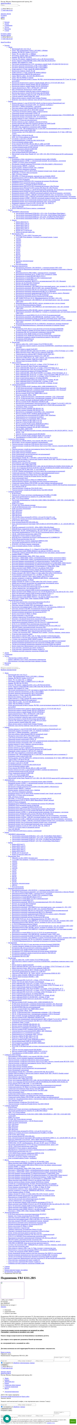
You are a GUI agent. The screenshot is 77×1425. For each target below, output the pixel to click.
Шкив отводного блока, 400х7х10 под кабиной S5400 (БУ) (34, 352)
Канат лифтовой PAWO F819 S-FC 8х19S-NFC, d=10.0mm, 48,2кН (37, 379)
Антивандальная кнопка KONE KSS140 (25, 147)
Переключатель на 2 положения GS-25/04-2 (30, 417)
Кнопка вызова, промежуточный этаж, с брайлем (28, 167)
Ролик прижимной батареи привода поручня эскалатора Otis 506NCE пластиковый (39, 641)
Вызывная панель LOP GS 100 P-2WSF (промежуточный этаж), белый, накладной (38, 171)
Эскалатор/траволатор (15, 600)
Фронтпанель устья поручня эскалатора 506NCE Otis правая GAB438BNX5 (36, 637)
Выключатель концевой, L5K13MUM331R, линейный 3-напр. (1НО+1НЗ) (39, 317)
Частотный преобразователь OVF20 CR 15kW (27, 542)
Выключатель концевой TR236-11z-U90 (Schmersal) (32, 295)
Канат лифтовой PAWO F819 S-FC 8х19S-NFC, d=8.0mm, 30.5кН (36, 383)
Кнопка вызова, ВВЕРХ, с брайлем (23, 166)
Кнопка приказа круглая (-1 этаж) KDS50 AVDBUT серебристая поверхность (37, 145)
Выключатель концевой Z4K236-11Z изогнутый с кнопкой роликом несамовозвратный (44, 289)
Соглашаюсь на (19, 1363)
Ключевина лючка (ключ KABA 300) (24, 130)
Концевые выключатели (20, 266)
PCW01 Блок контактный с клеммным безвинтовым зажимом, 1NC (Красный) (41, 388)
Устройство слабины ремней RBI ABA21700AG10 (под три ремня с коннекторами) (38, 552)
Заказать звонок (6, 14)
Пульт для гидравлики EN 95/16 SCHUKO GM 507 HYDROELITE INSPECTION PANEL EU (42, 468)
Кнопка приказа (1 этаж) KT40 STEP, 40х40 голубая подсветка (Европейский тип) (38, 103)
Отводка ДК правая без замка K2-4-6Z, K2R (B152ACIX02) (31, 94)
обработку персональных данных (24, 1363)
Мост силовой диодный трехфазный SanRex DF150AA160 (34, 400)
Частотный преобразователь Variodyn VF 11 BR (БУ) (32, 356)
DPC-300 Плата (17, 512)
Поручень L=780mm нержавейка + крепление (26, 106)
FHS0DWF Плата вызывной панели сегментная (27, 183)
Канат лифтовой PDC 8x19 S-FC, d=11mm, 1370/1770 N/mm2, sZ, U (37, 368)
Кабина (10, 101)
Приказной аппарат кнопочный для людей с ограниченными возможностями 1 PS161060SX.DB (43, 115)
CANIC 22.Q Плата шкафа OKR (22, 150)
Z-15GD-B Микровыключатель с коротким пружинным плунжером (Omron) (40, 325)
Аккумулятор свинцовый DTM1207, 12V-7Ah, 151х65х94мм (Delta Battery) (40, 218)
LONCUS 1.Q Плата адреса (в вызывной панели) (28, 205)
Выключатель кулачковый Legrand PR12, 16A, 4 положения (35, 412)
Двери (10, 47)
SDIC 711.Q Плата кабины (20, 498)
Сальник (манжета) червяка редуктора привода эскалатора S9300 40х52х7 (39, 330)
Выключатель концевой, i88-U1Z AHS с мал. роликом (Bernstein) (36, 288)
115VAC (18, 244)
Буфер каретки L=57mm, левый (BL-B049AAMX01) (28, 69)
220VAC (18, 242)
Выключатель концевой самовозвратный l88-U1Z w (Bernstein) (36, 291)
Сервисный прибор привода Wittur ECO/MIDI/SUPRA (29, 479)
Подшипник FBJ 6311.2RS (24, 340)
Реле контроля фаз (21, 264)
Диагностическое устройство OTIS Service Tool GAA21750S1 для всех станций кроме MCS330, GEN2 (41, 1061)
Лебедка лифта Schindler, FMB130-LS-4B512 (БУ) (31, 359)
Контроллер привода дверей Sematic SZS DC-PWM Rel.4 (30, 86)
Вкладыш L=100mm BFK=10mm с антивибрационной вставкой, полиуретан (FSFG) (39, 558)
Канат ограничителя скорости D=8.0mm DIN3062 (32, 371)
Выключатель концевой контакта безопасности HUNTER (34, 296)
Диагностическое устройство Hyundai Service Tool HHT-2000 (31, 476)
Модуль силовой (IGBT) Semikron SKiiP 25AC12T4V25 (33, 435)
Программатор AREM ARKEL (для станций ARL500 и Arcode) (32, 440)
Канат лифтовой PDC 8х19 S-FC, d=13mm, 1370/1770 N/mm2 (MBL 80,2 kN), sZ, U (42, 374)
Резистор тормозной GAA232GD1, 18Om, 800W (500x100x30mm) (33, 527)
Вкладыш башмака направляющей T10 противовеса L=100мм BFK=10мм (35, 566)
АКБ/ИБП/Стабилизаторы (20, 211)
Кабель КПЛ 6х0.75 (22, 222)
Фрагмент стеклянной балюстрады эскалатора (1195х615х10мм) (32, 619)
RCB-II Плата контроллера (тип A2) (23, 539)
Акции (7, 24)
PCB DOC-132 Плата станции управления (25, 544)
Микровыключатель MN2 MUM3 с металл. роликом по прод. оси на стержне (40, 303)
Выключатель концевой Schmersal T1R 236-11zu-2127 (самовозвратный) (35, 622)
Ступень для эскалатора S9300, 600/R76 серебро (27, 639)
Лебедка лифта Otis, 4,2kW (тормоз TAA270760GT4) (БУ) (34, 344)
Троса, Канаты (16, 362)
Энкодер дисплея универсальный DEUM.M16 (30, 434)
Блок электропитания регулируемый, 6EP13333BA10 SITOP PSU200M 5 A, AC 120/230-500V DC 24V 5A (42, 1138)
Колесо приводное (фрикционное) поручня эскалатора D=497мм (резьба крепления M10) (40, 646)
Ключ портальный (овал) (20, 478)
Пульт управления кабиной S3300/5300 (24, 149)
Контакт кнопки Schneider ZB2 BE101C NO (30, 410)
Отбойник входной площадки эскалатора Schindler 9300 (30, 651)
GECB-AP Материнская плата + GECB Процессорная (29, 507)
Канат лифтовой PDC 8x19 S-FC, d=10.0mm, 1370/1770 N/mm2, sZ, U (38, 376)
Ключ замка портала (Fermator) (22, 451)
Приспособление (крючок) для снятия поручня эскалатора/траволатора (34, 481)
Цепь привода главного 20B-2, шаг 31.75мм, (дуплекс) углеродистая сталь (36, 636)
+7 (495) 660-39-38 (6, 10)
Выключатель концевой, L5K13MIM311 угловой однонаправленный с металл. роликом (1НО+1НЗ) (44, 937)
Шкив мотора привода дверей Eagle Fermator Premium (29, 98)
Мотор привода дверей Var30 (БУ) (27, 349)
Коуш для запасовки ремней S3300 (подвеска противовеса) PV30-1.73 (34, 590)
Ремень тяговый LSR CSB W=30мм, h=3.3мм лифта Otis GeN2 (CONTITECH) (37, 573)
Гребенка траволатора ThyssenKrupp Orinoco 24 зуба (28, 617)
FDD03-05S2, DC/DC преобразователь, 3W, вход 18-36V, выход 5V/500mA (36, 530)
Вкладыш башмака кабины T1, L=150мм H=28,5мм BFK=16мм (32, 549)
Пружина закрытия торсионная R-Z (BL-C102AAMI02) (30, 67)
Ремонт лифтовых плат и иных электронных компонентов (27, 659)
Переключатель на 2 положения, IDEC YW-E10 (31, 418)
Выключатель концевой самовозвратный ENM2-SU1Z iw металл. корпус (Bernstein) (42, 293)
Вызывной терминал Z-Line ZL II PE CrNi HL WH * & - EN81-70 (33, 203)
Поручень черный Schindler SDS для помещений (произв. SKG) (32, 605)
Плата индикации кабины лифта (22, 142)
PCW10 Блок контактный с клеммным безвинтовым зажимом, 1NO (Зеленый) (41, 390)
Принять (73, 1421)
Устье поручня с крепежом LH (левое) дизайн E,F (28, 647)
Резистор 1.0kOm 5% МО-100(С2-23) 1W (29, 420)
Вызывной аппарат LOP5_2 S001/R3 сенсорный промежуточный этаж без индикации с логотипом (44, 196)
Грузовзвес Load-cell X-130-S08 (22, 138)
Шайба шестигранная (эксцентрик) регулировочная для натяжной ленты (35, 583)
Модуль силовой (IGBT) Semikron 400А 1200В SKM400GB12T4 (36, 386)
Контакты (8, 29)
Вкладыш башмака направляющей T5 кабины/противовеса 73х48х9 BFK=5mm (37, 561)
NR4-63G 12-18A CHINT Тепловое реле (28, 235)
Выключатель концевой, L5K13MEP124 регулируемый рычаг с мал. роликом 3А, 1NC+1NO (45, 286)
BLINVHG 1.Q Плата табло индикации (24, 172)
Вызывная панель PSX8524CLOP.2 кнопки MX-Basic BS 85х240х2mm (34, 191)
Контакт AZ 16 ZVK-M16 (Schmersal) (28, 283)
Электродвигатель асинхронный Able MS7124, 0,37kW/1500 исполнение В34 (40, 405)
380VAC (18, 262)
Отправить (5, 1364)
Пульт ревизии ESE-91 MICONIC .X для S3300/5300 (28, 469)
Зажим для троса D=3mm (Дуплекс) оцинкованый (32, 366)
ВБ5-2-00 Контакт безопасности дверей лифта (27, 89)
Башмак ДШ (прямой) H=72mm (22, 62)
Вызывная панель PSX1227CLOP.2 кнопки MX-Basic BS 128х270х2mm (35, 188)
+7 (2, 8)
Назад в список (6, 1352)
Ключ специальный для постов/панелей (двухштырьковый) (31, 454)
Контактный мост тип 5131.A (21, 49)
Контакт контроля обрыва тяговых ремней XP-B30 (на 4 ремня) (32, 569)
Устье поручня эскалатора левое (22, 634)
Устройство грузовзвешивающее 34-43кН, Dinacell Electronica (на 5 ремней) (36, 571)
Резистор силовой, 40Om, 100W (26, 395)
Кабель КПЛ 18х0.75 (22, 227)
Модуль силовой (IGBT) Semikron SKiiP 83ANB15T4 (33, 413)
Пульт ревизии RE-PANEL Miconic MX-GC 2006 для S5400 (31, 144)
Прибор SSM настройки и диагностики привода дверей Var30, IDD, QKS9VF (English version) (42, 459)
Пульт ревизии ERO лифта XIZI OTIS (24, 464)
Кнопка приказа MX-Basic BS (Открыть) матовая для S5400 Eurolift (33, 123)
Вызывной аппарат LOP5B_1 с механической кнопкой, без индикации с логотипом (39, 161)
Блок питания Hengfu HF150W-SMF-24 (24, 152)
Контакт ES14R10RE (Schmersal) (26, 284)
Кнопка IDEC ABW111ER (24, 429)
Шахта (10, 547)
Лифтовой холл (13, 157)
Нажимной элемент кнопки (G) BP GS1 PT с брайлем (29, 125)
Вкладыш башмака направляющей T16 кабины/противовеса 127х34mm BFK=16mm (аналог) (41, 563)
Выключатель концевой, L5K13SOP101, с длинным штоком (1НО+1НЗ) (39, 267)
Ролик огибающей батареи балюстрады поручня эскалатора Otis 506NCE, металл (38, 629)
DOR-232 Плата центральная (21, 508)
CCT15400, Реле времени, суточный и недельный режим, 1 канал (37, 237)
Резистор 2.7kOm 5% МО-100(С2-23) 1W (29, 422)
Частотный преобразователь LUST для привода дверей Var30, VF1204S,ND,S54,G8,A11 (40, 64)
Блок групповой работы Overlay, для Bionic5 (26, 546)
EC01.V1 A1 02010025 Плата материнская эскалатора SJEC (31, 624)
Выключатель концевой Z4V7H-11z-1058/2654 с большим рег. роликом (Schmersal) (42, 323)
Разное (10, 210)
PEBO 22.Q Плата (18, 503)
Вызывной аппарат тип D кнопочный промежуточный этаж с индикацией (36, 200)
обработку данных (19, 1407)
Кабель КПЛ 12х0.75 (22, 223)
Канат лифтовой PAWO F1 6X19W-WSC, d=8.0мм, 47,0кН (34, 381)
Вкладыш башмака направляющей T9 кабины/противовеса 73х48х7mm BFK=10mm (39, 564)
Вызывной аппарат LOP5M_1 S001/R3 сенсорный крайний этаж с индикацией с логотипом (41, 194)
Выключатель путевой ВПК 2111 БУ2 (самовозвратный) (34, 278)
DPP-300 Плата (17, 515)
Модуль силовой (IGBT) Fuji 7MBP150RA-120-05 (31, 393)
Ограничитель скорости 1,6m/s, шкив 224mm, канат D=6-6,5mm (32, 576)
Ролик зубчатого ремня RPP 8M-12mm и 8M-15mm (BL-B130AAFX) (34, 60)
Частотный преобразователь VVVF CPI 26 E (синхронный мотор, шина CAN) (37, 532)
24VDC (18, 250)
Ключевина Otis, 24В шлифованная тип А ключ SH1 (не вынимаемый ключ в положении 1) (41, 128)
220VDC (18, 245)
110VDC (18, 240)
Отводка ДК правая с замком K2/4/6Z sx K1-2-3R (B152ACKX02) (33, 59)
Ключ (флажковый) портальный (22, 456)
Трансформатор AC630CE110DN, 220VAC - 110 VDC (33, 437)
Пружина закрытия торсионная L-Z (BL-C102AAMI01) (29, 66)
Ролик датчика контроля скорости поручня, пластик (28, 620)
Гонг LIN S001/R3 (18, 206)
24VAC (18, 249)
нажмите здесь (51, 1422)
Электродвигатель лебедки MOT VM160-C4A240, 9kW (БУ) (35, 354)
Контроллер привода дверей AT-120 (23, 71)
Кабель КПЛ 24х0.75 (22, 228)
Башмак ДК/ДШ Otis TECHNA (22, 57)
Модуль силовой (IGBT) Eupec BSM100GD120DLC (32, 423)
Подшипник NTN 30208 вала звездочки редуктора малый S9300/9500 (38, 335)
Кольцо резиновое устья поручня (22, 615)
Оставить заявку (4, 16)
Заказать (3, 1306)
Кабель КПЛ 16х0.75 (22, 225)
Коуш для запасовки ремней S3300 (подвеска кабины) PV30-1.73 (33, 593)
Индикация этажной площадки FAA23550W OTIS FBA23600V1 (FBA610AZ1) (37, 164)
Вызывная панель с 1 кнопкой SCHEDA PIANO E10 (29, 184)
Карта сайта (25, 1396)
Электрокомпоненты (18, 384)
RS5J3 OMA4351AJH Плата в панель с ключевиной (28, 208)
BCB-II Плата (16, 493)
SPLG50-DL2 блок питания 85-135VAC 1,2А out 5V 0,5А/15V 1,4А (33, 517)
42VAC (18, 252)
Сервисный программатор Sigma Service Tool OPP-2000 (30, 474)
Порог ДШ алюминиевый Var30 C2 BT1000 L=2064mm (30, 50)
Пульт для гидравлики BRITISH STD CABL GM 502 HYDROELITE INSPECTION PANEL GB (42, 466)
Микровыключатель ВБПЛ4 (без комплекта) (26, 74)
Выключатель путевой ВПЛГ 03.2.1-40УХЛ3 (26, 585)
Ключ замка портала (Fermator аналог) (24, 452)
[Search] (19, 5)
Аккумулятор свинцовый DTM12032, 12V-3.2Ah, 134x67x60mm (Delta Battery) (41, 215)
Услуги (7, 27)
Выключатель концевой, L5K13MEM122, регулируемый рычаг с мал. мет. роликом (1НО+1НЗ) (42, 926)
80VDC (18, 257)
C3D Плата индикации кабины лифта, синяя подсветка (30, 111)
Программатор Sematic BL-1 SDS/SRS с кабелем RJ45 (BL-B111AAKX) (35, 457)
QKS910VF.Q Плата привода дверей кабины (26, 535)
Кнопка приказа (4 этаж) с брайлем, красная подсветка (29, 118)
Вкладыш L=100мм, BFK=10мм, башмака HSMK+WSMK (30, 598)
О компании (8, 25)
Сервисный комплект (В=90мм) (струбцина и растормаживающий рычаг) (35, 473)
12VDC (18, 247)
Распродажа (16, 342)
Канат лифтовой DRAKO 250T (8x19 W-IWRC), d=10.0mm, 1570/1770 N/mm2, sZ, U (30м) (44, 351)
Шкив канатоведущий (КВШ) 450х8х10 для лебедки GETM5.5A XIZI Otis (35, 551)
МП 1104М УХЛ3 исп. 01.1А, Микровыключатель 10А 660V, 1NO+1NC (39, 298)
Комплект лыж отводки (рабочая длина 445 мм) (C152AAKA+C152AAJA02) (36, 99)
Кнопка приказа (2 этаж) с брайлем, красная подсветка (29, 122)
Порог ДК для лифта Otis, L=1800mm (24, 54)
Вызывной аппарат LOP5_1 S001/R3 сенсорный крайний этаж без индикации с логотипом (41, 193)
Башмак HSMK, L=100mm (20, 554)
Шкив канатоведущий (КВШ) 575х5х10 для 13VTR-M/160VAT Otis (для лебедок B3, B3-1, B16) (42, 591)
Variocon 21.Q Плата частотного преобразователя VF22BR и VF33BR (34, 518)
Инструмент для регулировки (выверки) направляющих (30, 442)
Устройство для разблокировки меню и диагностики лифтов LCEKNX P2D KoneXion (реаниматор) (44, 485)
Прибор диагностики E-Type (21, 461)
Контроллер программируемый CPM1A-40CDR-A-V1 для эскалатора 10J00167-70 (38, 607)
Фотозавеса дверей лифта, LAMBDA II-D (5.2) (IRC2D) (30, 55)
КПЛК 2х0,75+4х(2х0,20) (24, 230)
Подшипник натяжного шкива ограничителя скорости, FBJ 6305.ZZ (38, 337)
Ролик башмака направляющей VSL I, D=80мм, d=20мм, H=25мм (33, 574)
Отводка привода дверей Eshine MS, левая (25, 96)
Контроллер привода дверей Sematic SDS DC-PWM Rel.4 (30, 84)
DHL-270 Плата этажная (20, 174)
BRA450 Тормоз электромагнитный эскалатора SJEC (29, 627)
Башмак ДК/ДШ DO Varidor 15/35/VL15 (24, 52)
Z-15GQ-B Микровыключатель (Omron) (28, 305)
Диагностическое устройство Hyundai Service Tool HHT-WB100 (32, 490)
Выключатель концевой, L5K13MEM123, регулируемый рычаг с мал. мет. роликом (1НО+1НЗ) (42, 920)
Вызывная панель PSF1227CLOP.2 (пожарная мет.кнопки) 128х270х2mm (35, 186)
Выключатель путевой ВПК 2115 (26, 279)
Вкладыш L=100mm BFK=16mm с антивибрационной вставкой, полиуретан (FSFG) (39, 559)
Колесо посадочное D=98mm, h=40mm (24, 613)
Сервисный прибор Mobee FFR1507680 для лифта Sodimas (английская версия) (37, 483)
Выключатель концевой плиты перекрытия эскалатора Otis (31, 610)
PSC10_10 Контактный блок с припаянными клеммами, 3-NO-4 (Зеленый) (40, 398)
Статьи (7, 30)
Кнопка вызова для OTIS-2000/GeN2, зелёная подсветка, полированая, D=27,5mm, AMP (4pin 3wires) (40, 758)
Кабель (14, 220)
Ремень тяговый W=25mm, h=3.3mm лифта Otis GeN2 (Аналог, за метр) (35, 581)
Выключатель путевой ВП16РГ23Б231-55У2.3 (30, 276)
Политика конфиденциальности (11, 1396)
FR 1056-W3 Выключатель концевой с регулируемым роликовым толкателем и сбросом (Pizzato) (43, 892)
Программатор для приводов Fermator (24, 463)
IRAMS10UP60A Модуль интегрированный (30, 391)
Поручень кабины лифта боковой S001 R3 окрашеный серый (31, 108)
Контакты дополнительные (24, 261)
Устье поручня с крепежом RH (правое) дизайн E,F (28, 649)
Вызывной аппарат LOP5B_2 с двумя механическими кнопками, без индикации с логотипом (42, 189)
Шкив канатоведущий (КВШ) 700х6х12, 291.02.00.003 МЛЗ (31, 595)
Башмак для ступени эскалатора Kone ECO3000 (27, 603)
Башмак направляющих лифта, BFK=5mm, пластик (28, 556)
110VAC (18, 239)
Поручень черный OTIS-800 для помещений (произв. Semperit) (32, 608)
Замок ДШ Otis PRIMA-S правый (22, 77)
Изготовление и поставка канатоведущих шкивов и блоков (27, 661)
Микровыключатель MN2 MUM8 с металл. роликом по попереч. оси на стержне (41, 310)
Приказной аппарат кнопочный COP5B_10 (26, 113)
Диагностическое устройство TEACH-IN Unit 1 (27, 488)
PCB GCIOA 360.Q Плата (20, 520)
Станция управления (15, 491)
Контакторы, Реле (17, 233)
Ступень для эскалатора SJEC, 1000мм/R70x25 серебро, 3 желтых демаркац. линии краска (41, 632)
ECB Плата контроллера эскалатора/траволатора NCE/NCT (31, 602)
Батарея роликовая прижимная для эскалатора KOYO (29, 612)
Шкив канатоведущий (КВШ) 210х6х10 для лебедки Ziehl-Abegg (33, 568)
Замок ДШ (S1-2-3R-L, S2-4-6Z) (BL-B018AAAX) (28, 76)
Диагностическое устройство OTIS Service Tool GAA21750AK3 (32, 444)
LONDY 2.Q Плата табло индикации (24, 162)
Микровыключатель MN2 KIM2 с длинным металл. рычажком (36, 273)
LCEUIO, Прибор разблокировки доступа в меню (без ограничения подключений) (38, 471)
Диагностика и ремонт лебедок (18, 658)
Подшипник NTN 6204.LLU (25, 339)
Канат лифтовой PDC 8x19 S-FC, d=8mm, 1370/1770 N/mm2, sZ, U (37, 364)
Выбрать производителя (8, 670)
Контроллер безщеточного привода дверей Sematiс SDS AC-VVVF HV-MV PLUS (38, 83)
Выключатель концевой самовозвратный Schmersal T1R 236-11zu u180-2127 (36, 625)
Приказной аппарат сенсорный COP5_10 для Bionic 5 (29, 116)
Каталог (7, 22)
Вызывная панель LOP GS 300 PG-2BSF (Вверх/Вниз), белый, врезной (34, 178)
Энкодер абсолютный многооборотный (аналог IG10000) (30, 586)
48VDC (18, 254)
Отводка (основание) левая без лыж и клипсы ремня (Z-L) (30, 91)
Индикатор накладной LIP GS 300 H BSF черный (28, 110)
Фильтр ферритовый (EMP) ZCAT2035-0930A (30, 425)
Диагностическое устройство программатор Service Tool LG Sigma (33, 449)
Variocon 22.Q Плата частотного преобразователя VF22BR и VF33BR (34, 495)
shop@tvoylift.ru (6, 3)
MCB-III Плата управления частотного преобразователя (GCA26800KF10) (36, 529)
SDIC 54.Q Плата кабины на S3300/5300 (25, 137)
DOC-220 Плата (17, 510)
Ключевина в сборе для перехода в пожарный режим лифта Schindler (34, 159)
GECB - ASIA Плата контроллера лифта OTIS (26, 534)
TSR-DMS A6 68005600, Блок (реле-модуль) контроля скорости (32, 630)
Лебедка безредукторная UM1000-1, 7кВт (29, 361)
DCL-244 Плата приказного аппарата (24, 169)
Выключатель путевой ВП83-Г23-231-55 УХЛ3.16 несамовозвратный (38, 315)
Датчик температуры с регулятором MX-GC (26, 588)
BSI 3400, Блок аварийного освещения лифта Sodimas (29, 127)
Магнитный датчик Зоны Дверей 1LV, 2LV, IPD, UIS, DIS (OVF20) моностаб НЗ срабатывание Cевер (40, 778)
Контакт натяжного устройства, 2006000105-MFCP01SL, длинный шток (35, 578)
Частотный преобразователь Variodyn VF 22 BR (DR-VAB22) (31, 496)
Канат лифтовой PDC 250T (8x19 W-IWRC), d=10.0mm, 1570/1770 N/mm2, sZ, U (41, 369)
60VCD (18, 256)
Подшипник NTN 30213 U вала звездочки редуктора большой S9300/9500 (39, 328)
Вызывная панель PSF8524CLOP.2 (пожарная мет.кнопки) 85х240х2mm (35, 181)
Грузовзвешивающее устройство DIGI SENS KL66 (28, 140)
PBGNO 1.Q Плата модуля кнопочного (24, 120)
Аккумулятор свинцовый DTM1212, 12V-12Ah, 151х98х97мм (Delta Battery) (40, 217)
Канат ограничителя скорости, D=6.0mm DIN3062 (32, 378)
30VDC (18, 259)
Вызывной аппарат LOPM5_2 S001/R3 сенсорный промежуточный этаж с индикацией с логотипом (44, 198)
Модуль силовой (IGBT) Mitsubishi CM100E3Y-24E (32, 401)
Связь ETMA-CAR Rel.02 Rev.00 (22, 135)
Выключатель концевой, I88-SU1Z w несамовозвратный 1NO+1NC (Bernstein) (41, 281)
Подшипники (16, 327)
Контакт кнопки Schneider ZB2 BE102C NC (30, 408)
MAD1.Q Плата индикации (21, 179)
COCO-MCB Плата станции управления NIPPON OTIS (30, 541)
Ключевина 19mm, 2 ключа (24, 407)
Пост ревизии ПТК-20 (19, 486)
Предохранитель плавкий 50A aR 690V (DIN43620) (32, 427)
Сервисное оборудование (16, 439)
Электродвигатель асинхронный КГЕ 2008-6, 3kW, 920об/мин (36, 415)
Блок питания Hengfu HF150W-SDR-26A (25, 522)
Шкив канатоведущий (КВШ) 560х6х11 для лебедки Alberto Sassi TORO (35, 597)
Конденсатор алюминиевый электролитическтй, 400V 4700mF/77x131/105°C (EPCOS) (43, 403)
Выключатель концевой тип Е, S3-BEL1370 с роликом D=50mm (36, 274)
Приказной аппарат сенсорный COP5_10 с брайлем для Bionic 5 (32, 105)
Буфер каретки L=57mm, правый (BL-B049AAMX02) (29, 72)
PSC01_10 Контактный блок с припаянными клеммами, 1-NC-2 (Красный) (40, 396)
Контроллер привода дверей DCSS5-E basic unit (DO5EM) (30, 93)
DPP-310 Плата (17, 513)
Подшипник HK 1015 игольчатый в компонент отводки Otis (35, 332)
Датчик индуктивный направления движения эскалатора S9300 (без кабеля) (36, 644)
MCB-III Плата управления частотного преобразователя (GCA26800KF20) (36, 537)
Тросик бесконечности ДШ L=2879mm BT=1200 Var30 (29, 88)
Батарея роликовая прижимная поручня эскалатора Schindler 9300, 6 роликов (36, 642)
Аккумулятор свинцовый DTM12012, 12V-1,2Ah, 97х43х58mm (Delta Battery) (40, 213)
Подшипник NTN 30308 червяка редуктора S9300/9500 (33, 334)
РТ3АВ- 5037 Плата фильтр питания (23, 505)
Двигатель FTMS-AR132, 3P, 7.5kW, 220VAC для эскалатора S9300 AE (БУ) (40, 357)
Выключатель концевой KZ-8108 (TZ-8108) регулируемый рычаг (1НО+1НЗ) (40, 318)
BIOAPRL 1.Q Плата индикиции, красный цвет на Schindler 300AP (33, 176)
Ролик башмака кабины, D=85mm (23, 580)
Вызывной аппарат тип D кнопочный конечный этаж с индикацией (34, 201)
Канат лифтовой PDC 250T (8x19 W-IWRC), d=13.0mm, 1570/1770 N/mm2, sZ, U (41, 373)
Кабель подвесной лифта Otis (25, 232)
